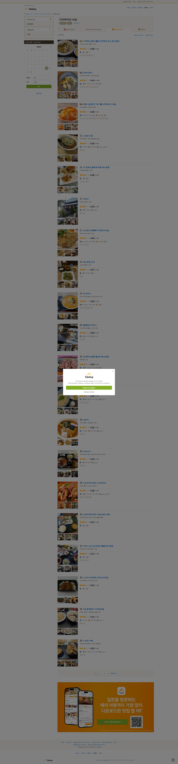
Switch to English (89, 388)
